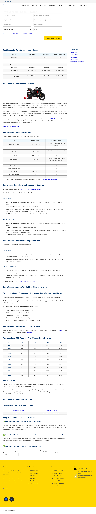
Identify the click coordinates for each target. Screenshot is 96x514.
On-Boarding (73, 57)
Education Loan (34, 483)
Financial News (58, 473)
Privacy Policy (15, 33)
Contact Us (56, 486)
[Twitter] (88, 1)
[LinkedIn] (91, 1)
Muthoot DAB (74, 55)
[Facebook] (85, 1)
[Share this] (9, 454)
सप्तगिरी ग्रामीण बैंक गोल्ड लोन (77, 61)
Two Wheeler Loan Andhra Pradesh (50, 413)
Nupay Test (73, 52)
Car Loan (32, 478)
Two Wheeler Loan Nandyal (18, 413)
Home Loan (33, 480)
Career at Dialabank (59, 483)
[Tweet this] (13, 454)
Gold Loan (32, 475)
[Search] (92, 5)
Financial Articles (58, 470)
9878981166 (59, 330)
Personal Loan (34, 470)
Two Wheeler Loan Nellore (19, 410)
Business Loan (34, 473)
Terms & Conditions (27, 33)
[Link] (8, 5)
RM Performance (75, 59)
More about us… (6, 488)
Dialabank (52, 118)
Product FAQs (57, 475)
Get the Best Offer (53, 38)
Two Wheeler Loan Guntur (51, 410)
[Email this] (5, 454)
